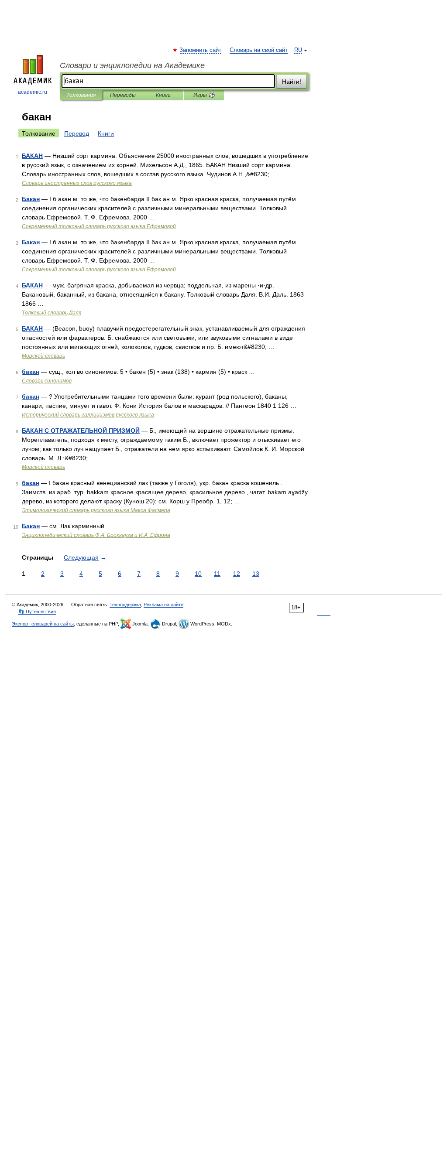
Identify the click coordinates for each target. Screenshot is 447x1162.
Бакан (31, 198)
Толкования (81, 95)
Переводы (123, 95)
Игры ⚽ (204, 95)
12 (236, 573)
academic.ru (32, 92)
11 (217, 573)
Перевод (76, 133)
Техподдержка (125, 604)
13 (255, 573)
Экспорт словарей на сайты (43, 623)
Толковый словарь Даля (51, 313)
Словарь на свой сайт (259, 50)
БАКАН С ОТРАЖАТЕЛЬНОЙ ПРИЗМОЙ (81, 430)
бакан (30, 371)
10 (198, 573)
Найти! (291, 81)
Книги (163, 95)
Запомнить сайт (200, 50)
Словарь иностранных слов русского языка (77, 183)
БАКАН (32, 155)
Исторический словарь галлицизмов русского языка (88, 415)
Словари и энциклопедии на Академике (132, 65)
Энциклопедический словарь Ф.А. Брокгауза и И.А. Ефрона (96, 535)
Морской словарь (43, 356)
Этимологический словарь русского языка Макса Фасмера (96, 510)
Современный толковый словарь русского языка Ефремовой (99, 226)
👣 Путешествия (37, 611)
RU (298, 50)
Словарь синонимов (47, 381)
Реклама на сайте (163, 604)
